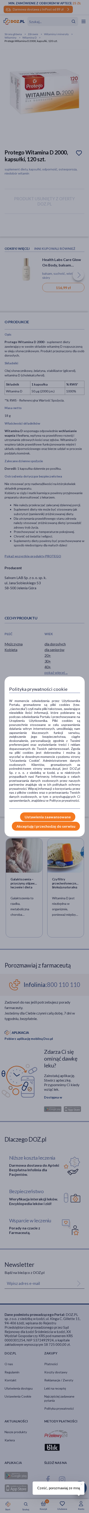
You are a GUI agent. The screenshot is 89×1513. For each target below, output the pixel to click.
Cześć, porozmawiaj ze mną (58, 1488)
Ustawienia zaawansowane (48, 817)
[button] (81, 1483)
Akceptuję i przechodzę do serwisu (45, 826)
